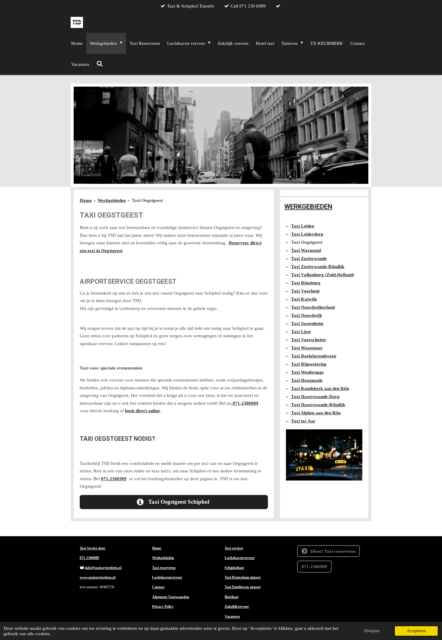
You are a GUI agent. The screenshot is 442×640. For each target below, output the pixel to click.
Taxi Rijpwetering (309, 364)
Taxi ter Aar (303, 421)
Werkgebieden (112, 200)
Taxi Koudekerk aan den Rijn (320, 388)
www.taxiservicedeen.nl (97, 577)
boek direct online (142, 410)
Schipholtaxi (234, 568)
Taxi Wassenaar (307, 347)
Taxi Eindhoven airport (243, 587)
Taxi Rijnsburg (306, 282)
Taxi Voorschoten (308, 339)
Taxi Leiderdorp (307, 234)
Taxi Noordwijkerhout (313, 307)
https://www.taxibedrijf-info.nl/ (321, 608)
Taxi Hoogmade (307, 380)
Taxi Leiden (302, 226)
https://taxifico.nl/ (313, 598)
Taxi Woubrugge (307, 372)
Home (86, 200)
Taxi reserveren (164, 568)
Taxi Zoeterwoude (309, 258)
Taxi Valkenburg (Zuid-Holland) (322, 274)
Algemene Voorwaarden (170, 597)
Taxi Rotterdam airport (243, 577)
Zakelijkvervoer (237, 606)
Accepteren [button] (416, 631)
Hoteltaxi (231, 597)
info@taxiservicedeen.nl (103, 568)
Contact (158, 587)
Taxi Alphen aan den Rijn (316, 412)
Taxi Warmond (306, 250)
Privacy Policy (162, 606)
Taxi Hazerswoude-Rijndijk (318, 404)
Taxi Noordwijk (306, 315)
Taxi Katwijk (304, 299)
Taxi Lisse (301, 331)
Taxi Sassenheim (307, 323)
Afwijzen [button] (371, 631)
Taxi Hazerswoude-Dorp (315, 396)
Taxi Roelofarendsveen (313, 356)
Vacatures (232, 616)
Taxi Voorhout (305, 291)
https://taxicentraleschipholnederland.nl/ (329, 589)
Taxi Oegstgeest (147, 200)
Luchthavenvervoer (167, 577)
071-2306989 (245, 403)
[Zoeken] (99, 64)
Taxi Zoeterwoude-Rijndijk (317, 266)
